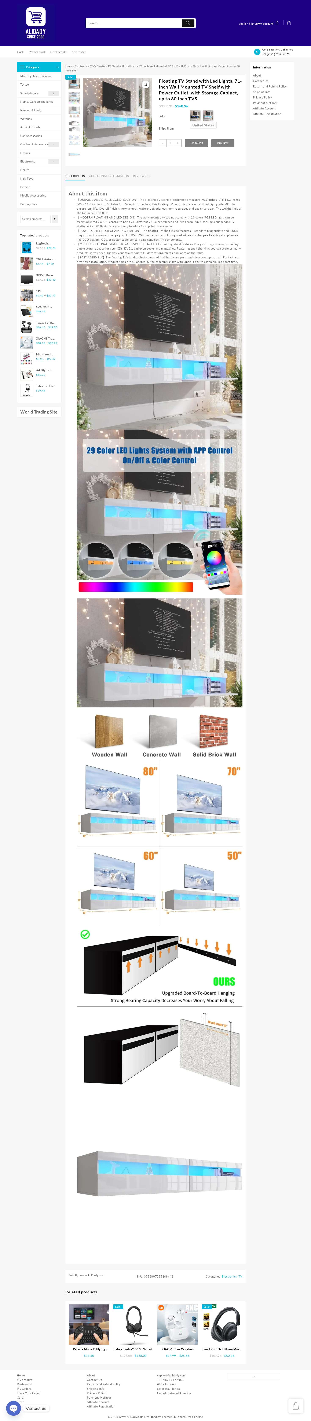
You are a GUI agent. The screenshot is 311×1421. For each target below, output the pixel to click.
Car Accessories (31, 136)
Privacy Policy (262, 97)
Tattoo (24, 84)
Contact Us (260, 81)
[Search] (55, 219)
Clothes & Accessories (35, 144)
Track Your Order (28, 1393)
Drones (25, 153)
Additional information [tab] (109, 176)
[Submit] (188, 23)
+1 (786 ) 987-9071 (276, 54)
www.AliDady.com (131, 1416)
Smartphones (29, 93)
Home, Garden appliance (36, 101)
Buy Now (222, 143)
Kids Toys (26, 178)
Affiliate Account (264, 108)
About (257, 75)
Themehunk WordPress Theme (182, 1416)
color (162, 116)
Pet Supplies (28, 204)
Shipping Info (261, 92)
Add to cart (196, 143)
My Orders (24, 1388)
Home (69, 66)
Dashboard (24, 1384)
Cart (20, 1397)
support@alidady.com (171, 1375)
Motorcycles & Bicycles (35, 76)
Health (24, 170)
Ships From (166, 128)
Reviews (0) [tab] (142, 176)
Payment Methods (265, 103)
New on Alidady (30, 110)
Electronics (27, 161)
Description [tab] (75, 176)
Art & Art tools (30, 127)
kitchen (25, 187)
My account (25, 1379)
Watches (26, 118)
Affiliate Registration (267, 114)
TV (93, 66)
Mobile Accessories (33, 195)
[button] (145, 84)
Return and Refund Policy (270, 86)
